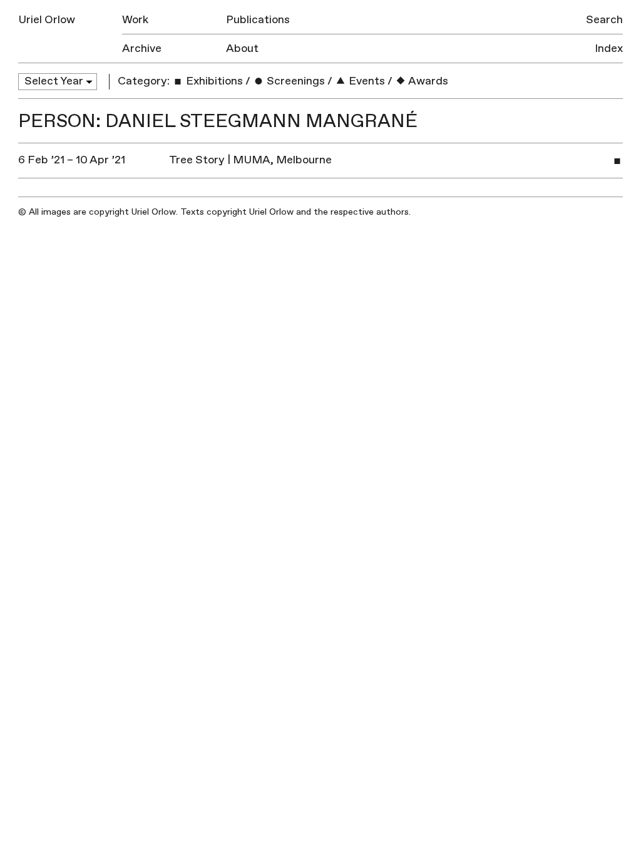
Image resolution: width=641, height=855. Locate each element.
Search (604, 20)
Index (609, 48)
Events (365, 81)
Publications (258, 20)
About (242, 48)
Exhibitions (213, 81)
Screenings (294, 81)
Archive (142, 48)
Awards (427, 81)
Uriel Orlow (46, 20)
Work (135, 20)
